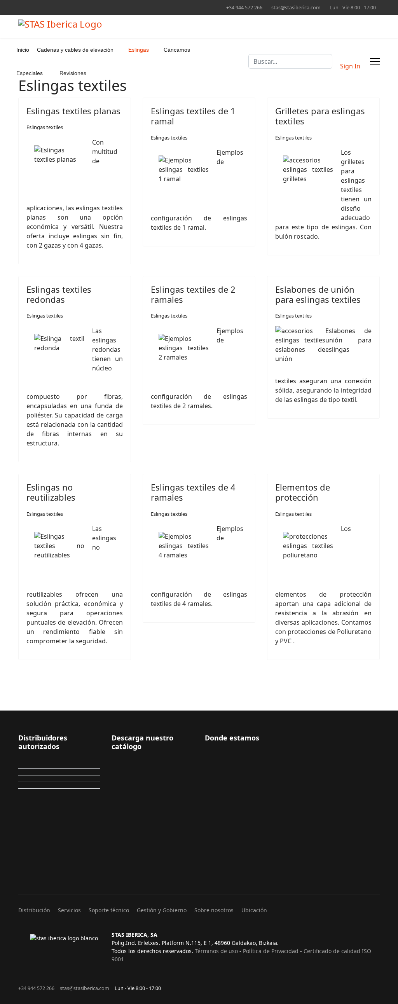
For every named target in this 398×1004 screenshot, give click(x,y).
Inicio (22, 50)
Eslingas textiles (44, 127)
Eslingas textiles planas (73, 111)
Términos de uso (216, 951)
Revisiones (72, 73)
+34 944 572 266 (244, 7)
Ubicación (254, 910)
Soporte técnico (109, 910)
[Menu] (375, 61)
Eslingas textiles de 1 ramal (193, 116)
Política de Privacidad (270, 951)
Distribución (34, 910)
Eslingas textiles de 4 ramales (193, 492)
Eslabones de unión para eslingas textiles (318, 294)
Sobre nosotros (214, 910)
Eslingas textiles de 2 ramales (193, 294)
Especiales (29, 73)
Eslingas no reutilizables (50, 492)
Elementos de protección (302, 492)
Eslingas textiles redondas (58, 294)
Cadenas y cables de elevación (75, 50)
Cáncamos (177, 50)
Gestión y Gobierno (162, 910)
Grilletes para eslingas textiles (320, 116)
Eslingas (138, 50)
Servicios (69, 910)
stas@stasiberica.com (296, 7)
